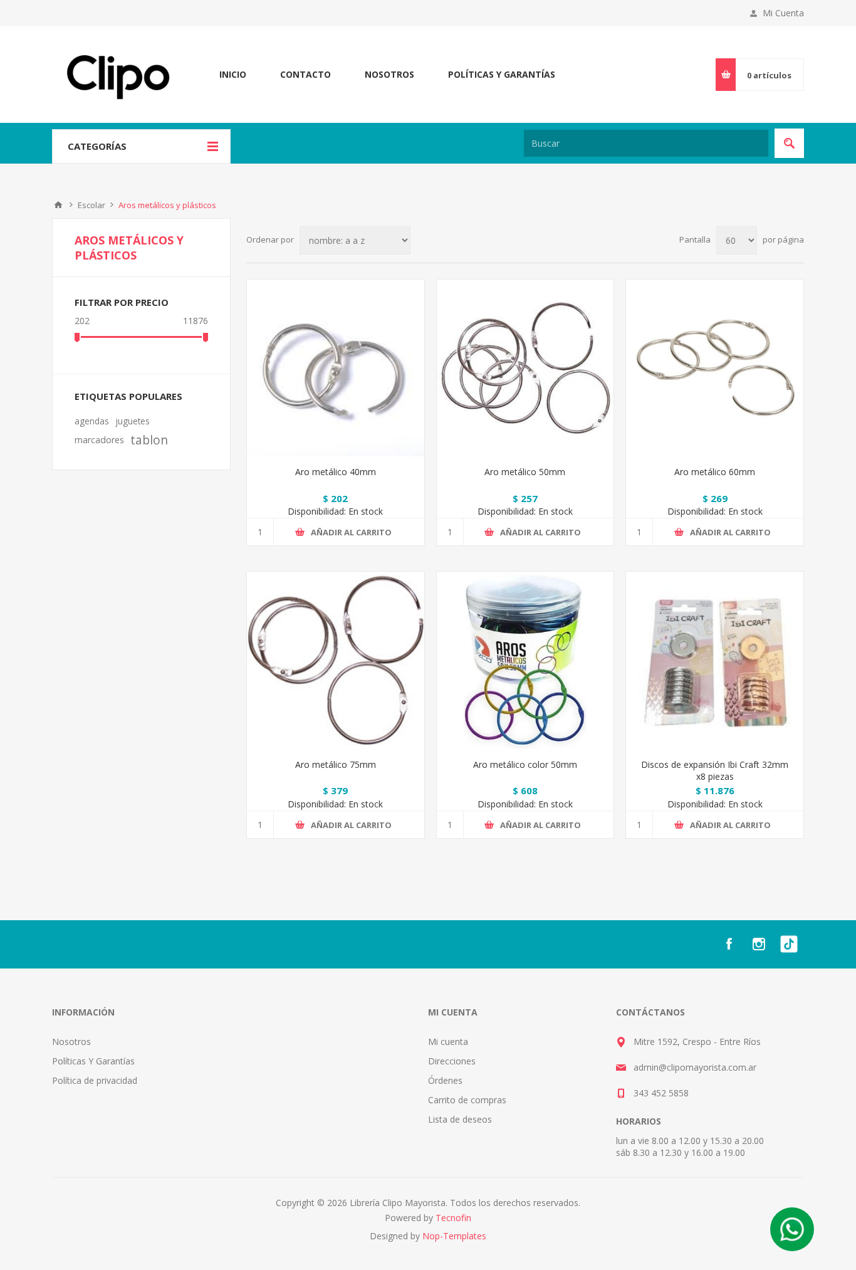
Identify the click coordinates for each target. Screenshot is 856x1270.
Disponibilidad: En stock (335, 511)
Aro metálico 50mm (524, 472)
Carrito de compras (467, 1100)
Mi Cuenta (783, 13)
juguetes (132, 421)
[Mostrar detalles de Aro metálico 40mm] (335, 368)
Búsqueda (789, 143)
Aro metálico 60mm (714, 472)
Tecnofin (453, 1218)
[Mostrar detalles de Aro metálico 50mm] (525, 368)
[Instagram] (759, 944)
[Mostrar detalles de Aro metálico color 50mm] (525, 660)
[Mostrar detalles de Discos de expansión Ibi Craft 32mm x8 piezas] (714, 660)
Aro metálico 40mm (335, 472)
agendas (92, 421)
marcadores (99, 440)
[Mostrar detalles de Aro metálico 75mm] (335, 660)
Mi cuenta (448, 1041)
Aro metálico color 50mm (525, 764)
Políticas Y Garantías (93, 1061)
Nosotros (71, 1041)
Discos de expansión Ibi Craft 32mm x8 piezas (714, 770)
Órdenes (445, 1080)
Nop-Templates (454, 1236)
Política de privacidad (94, 1080)
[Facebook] (729, 944)
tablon (149, 439)
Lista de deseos (460, 1119)
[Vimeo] (789, 944)
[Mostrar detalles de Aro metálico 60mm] (714, 368)
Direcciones (452, 1061)
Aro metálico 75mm (335, 764)
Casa (58, 205)
